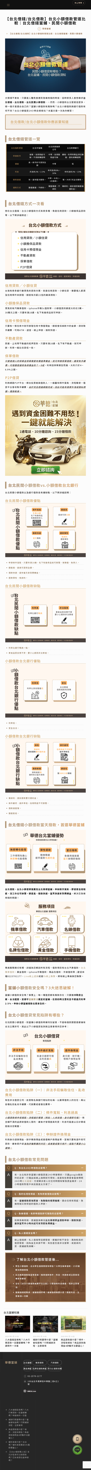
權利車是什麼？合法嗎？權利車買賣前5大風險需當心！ (19, 1444)
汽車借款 (55, 1362)
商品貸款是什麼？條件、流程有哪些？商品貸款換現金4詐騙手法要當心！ (73, 1342)
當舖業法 (33, 999)
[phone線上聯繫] (77, 1439)
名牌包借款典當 (40, 1368)
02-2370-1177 (35, 1376)
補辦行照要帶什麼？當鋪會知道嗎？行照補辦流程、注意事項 (45, 1342)
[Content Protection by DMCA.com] (29, 1391)
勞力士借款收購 (55, 1368)
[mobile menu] (8, 5)
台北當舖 (27, 1180)
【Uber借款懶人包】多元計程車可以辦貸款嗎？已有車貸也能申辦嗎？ (19, 1456)
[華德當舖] (52, 4)
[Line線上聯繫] (77, 1450)
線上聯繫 (78, 3)
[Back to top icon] (77, 1460)
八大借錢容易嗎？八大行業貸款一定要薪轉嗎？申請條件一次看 (17, 1342)
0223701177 (14, 976)
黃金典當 (27, 1368)
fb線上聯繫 (49, 976)
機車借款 (39, 1362)
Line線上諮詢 (31, 976)
